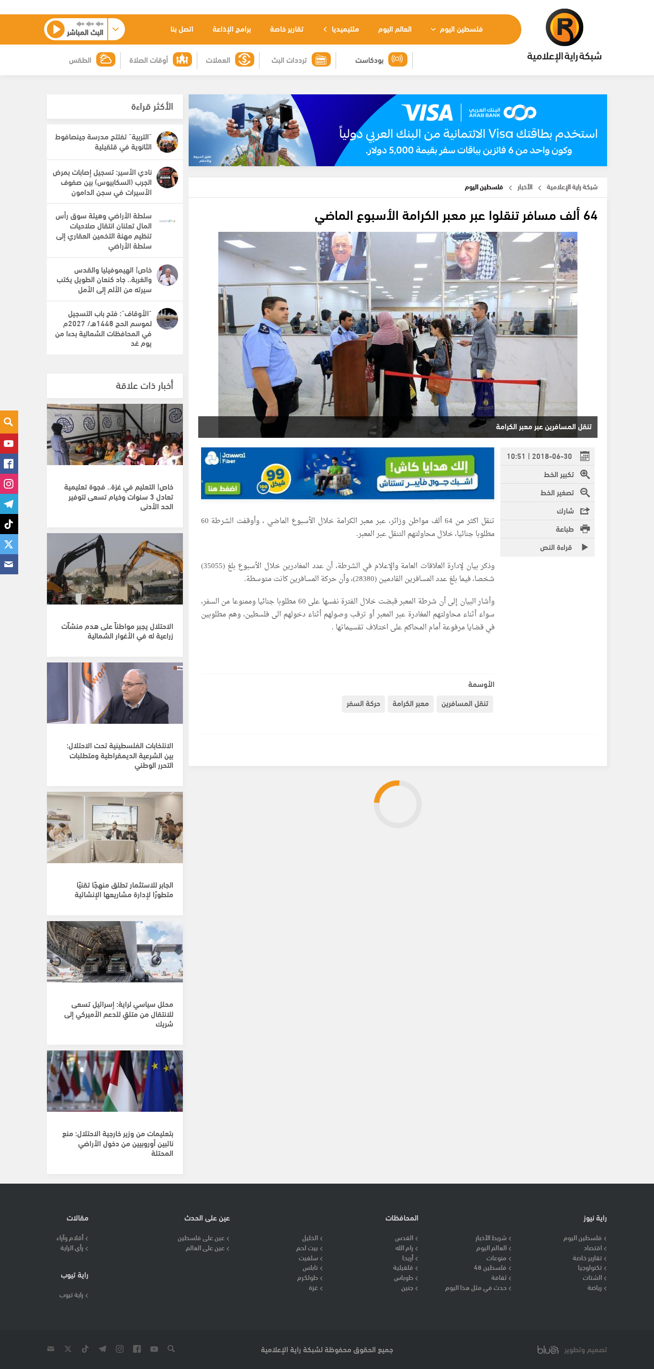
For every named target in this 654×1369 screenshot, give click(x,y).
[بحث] (9, 422)
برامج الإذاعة (232, 28)
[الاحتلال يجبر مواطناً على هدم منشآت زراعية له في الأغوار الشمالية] (115, 574)
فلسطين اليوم (460, 28)
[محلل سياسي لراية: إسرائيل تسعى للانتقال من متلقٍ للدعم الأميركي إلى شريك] (115, 962)
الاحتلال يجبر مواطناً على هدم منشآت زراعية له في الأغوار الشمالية (117, 630)
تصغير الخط (557, 491)
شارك (565, 509)
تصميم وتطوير (585, 1349)
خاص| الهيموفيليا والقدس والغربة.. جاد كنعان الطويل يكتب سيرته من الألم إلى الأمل (104, 279)
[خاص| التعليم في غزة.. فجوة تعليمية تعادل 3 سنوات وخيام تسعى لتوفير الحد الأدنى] (115, 444)
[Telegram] (9, 504)
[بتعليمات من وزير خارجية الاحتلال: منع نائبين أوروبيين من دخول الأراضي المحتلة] (115, 1091)
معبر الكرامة (411, 702)
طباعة (565, 528)
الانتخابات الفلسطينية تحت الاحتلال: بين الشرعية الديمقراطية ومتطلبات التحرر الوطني (120, 754)
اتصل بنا (181, 28)
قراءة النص (557, 546)
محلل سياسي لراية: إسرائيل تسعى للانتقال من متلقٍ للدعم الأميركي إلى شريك (118, 1013)
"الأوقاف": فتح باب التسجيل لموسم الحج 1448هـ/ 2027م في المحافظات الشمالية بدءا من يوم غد (103, 327)
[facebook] (9, 464)
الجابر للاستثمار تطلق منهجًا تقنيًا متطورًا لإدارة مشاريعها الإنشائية (124, 889)
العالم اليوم (395, 28)
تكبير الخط (559, 473)
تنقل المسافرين (464, 702)
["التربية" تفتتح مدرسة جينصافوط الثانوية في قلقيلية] (167, 142)
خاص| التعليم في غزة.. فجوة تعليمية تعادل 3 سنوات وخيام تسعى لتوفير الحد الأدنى (118, 496)
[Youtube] (9, 444)
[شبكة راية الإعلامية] (564, 35)
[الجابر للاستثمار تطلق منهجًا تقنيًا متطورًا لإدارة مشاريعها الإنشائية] (115, 832)
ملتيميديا (344, 28)
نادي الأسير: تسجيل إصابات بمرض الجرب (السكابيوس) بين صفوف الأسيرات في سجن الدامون (102, 181)
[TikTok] (9, 524)
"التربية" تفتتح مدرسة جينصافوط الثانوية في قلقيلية (103, 140)
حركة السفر (363, 702)
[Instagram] (9, 484)
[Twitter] (9, 544)
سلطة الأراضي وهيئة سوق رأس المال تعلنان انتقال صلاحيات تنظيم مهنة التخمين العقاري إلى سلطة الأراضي (104, 229)
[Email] (9, 564)
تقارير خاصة (287, 28)
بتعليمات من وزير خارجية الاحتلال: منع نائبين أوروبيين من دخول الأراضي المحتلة (117, 1142)
